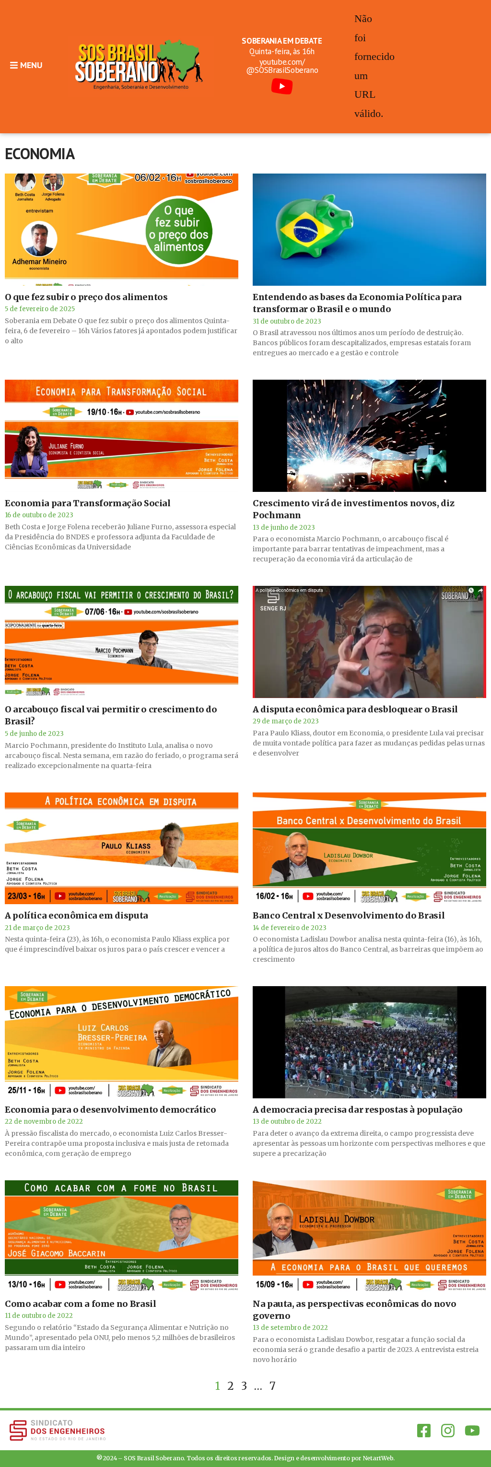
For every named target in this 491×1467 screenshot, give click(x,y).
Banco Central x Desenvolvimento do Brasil (348, 915)
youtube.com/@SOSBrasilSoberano (282, 66)
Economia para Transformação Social (88, 503)
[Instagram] (448, 1430)
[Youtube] (472, 1430)
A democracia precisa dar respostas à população (357, 1109)
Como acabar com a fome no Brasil (80, 1303)
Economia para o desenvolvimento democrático (110, 1109)
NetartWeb (378, 1458)
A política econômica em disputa (76, 915)
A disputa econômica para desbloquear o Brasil (355, 709)
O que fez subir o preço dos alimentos (86, 297)
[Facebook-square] (424, 1430)
